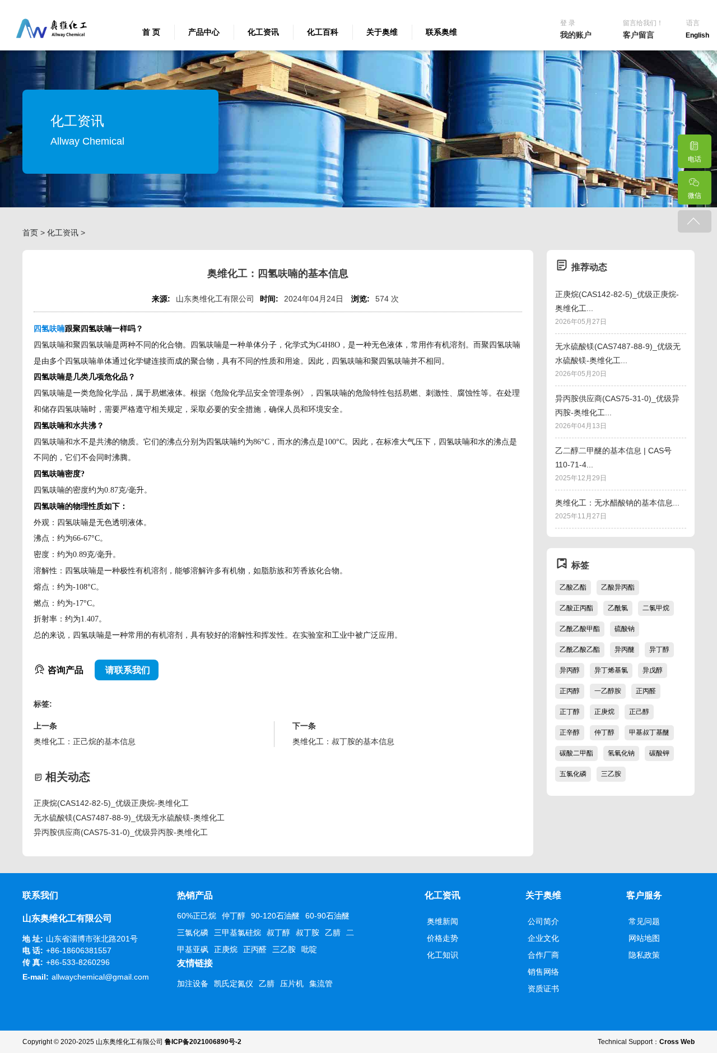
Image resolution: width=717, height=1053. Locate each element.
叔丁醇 (278, 932)
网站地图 (644, 938)
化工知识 (442, 954)
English (697, 35)
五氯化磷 (573, 774)
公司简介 (543, 921)
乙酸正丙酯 (576, 608)
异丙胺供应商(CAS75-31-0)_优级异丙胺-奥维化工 (121, 832)
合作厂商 (543, 954)
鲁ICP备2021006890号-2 (203, 1042)
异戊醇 (652, 670)
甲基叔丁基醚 (649, 732)
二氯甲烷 (655, 608)
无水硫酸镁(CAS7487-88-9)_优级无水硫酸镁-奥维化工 (129, 817)
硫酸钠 (624, 629)
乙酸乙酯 (573, 587)
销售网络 (543, 971)
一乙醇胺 (607, 691)
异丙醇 (570, 670)
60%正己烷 (196, 915)
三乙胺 (611, 774)
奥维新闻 (442, 921)
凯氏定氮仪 (233, 983)
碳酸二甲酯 (576, 753)
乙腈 (333, 932)
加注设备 (192, 983)
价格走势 (442, 938)
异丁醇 (659, 649)
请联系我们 (126, 670)
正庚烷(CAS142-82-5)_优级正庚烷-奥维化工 (111, 803)
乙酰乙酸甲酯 (580, 629)
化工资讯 (263, 31)
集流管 (321, 983)
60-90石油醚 (327, 915)
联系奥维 (441, 31)
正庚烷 (604, 712)
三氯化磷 (192, 932)
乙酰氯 (618, 608)
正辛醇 (570, 732)
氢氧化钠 (621, 753)
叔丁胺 (307, 932)
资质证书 (543, 988)
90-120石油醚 (275, 915)
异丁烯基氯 (611, 670)
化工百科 (322, 31)
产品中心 (204, 31)
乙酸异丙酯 (618, 587)
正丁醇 (570, 712)
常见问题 (644, 921)
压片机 (292, 983)
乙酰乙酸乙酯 (580, 649)
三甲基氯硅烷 (237, 932)
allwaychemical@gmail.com (100, 976)
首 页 (151, 31)
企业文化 (543, 938)
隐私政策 (644, 954)
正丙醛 (646, 691)
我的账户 (576, 34)
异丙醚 (624, 649)
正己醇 (639, 712)
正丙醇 (570, 691)
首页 (30, 232)
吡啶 (309, 949)
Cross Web (677, 1042)
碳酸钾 (659, 753)
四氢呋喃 (49, 328)
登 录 (567, 23)
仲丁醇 (604, 732)
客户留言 (638, 34)
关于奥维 (382, 31)
